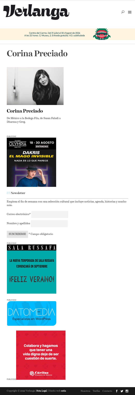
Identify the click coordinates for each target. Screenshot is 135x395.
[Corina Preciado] (35, 86)
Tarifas (96, 391)
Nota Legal (41, 391)
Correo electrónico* (19, 214)
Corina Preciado (25, 111)
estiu (63, 391)
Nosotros (85, 391)
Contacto (107, 391)
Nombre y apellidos (18, 223)
